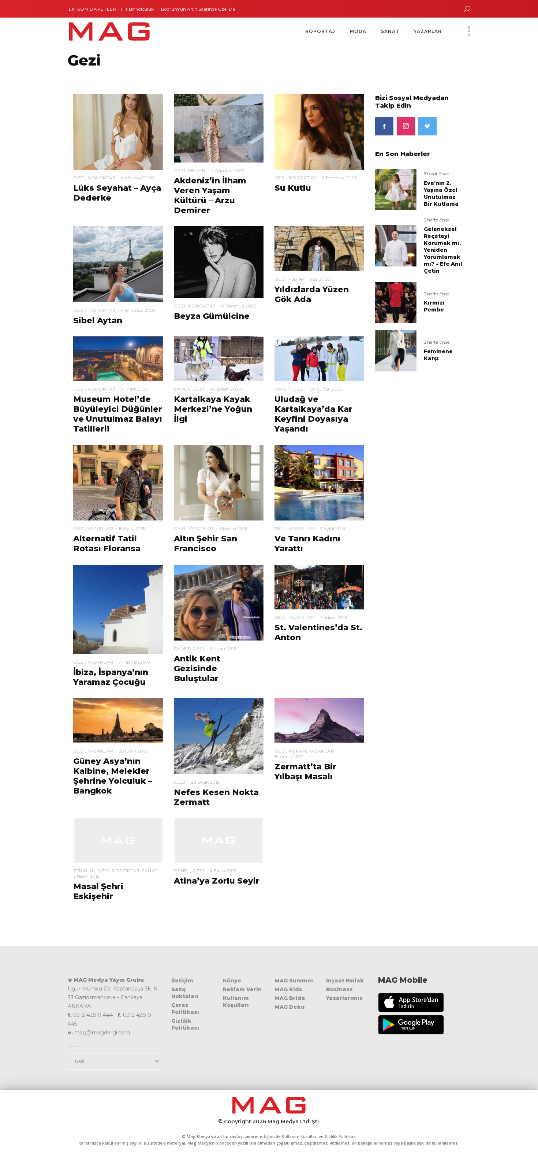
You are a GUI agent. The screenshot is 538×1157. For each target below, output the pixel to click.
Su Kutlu (292, 188)
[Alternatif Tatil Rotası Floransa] (118, 482)
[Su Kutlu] (319, 131)
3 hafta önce (436, 220)
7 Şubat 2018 (334, 617)
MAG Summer (294, 980)
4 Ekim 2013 (223, 870)
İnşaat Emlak (345, 980)
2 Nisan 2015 (86, 876)
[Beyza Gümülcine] (219, 261)
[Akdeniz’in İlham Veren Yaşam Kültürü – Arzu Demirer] (219, 127)
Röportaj (101, 177)
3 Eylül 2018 (332, 528)
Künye (232, 980)
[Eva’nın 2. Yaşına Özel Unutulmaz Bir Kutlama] (395, 188)
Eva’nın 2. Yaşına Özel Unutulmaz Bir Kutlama (441, 193)
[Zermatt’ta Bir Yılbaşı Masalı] (319, 720)
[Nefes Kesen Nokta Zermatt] (219, 735)
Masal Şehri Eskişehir (98, 891)
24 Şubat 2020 (226, 389)
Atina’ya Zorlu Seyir (216, 881)
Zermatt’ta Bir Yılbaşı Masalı (305, 771)
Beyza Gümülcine (212, 316)
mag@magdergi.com (102, 1032)
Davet (182, 389)
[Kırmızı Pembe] (395, 302)
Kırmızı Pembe (434, 306)
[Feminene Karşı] (395, 350)
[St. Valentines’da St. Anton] (319, 586)
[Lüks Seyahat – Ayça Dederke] (118, 131)
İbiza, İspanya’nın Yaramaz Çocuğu (110, 677)
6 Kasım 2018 (233, 528)
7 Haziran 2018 (134, 662)
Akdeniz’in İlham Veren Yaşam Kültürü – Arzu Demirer (210, 195)
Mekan (197, 170)
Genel (182, 870)
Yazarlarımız (344, 998)
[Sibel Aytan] (118, 264)
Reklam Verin (242, 989)
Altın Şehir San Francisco (205, 543)
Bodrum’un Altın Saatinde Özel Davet (178, 9)
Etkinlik (84, 870)
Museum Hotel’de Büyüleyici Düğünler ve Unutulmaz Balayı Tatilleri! (117, 414)
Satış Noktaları (185, 993)
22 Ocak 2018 (205, 782)
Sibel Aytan (97, 320)
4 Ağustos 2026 (137, 177)
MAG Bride (289, 998)
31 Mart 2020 (134, 389)
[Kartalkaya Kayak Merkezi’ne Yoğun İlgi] (219, 358)
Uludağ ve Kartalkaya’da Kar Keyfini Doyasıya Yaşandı (313, 414)
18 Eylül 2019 (132, 528)
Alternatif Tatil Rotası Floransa (107, 543)
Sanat (150, 870)
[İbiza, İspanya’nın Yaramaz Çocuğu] (118, 609)
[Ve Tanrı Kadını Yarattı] (319, 482)
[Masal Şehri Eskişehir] (118, 840)
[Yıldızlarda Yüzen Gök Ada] (319, 248)
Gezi (79, 177)
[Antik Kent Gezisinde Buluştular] (219, 602)
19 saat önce (436, 173)
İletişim (182, 980)
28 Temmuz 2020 (311, 279)
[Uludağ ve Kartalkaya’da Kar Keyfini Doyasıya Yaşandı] (319, 358)
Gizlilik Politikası (185, 1024)
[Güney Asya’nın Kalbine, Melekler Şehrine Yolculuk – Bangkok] (118, 720)
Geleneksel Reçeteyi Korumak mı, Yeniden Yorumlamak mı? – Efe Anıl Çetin (443, 250)
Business (339, 989)
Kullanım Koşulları (236, 1001)
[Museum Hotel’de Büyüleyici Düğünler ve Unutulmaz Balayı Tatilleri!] (118, 358)
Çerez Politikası (185, 1008)
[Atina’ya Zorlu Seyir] (219, 840)
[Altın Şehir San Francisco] (219, 482)
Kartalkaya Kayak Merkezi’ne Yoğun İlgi (213, 409)
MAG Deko (289, 1007)
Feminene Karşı (438, 355)
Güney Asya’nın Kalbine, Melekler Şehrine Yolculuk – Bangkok (112, 776)
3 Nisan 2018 (223, 648)
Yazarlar (100, 528)
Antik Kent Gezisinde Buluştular (197, 668)
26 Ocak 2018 (133, 751)
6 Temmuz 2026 (339, 177)
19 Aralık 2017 (288, 756)
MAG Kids (288, 989)
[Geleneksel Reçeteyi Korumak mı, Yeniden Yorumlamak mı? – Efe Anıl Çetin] (395, 245)
